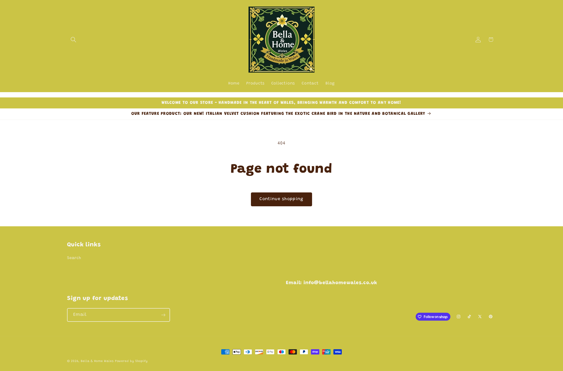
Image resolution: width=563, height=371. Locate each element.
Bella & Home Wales (97, 361)
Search (74, 258)
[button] (73, 39)
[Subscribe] (163, 315)
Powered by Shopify (131, 361)
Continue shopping (281, 199)
